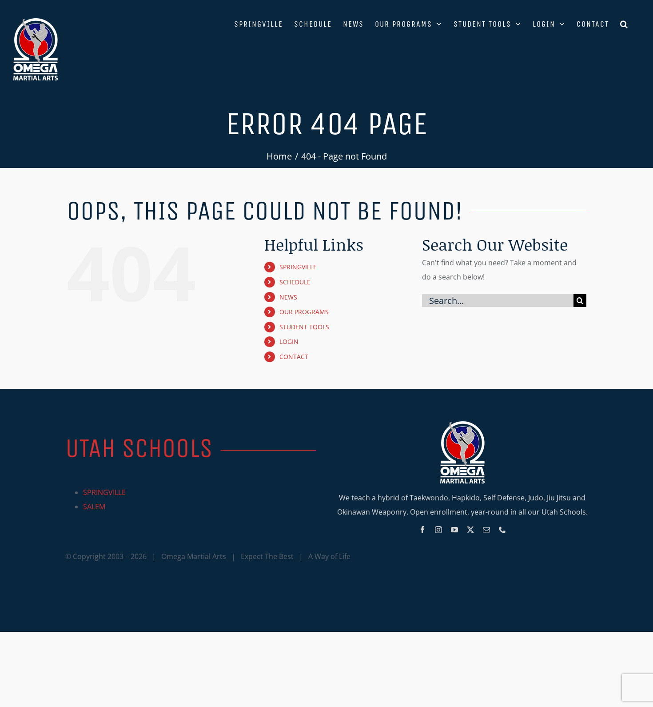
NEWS (288, 297)
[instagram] (438, 529)
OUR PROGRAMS (304, 312)
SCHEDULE (295, 282)
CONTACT (293, 356)
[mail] (486, 529)
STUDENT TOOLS (304, 327)
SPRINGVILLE (298, 267)
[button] (624, 23)
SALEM (94, 506)
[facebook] (422, 529)
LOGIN (289, 341)
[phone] (502, 529)
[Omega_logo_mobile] (462, 425)
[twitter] (470, 529)
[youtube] (454, 529)
